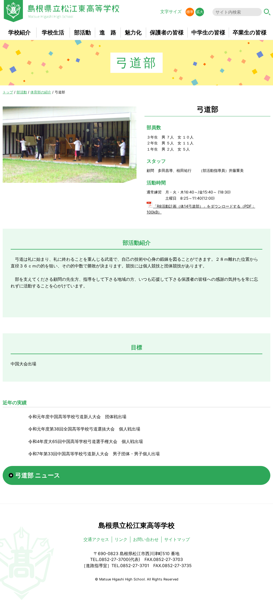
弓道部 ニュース (37, 475)
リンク (121, 539)
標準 (189, 12)
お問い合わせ (146, 539)
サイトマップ (177, 539)
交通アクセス (96, 539)
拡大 (199, 12)
